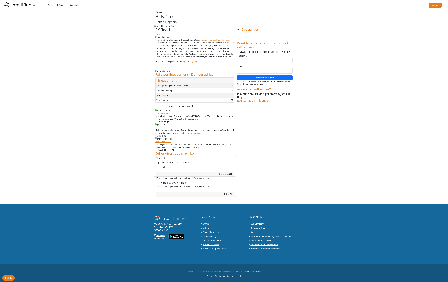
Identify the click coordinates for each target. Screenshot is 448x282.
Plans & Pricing (209, 236)
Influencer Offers (211, 244)
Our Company (257, 223)
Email (239, 66)
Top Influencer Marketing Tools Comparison (270, 236)
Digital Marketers (211, 232)
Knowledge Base (258, 228)
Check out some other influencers (215, 40)
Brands (206, 223)
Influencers (208, 228)
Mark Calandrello (163, 141)
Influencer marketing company (265, 248)
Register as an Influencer (253, 100)
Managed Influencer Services (264, 244)
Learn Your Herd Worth (261, 240)
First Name (242, 56)
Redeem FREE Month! (265, 77)
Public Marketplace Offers (214, 248)
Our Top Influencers (212, 240)
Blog (252, 232)
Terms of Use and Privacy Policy (248, 271)
